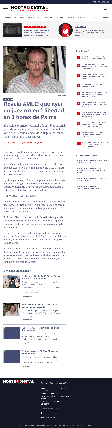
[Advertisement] (92, 211)
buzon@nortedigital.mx (52, 413)
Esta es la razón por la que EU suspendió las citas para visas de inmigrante (94, 66)
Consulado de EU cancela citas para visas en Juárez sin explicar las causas (93, 104)
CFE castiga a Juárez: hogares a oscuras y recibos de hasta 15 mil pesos (94, 76)
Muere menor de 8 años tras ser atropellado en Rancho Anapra (93, 57)
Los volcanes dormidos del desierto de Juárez (91, 85)
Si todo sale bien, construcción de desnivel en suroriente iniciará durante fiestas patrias (94, 124)
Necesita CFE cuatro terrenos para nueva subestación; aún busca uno (92, 134)
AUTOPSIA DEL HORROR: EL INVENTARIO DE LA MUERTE (88, 187)
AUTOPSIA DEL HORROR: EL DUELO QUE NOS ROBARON (91, 179)
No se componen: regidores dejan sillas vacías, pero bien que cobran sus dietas (94, 94)
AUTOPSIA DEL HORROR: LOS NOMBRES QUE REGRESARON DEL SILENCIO (93, 114)
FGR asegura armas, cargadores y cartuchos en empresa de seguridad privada (95, 144)
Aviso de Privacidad (48, 417)
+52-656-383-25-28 (50, 408)
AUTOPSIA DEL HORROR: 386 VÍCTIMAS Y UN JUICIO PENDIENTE (92, 161)
